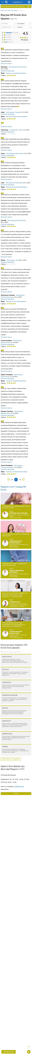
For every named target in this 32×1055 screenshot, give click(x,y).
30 (12, 480)
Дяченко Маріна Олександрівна (17, 116)
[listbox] (8, 23)
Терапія (17, 112)
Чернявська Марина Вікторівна (16, 472)
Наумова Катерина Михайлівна (16, 187)
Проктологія (22, 67)
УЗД (20, 130)
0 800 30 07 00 (19, 786)
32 (20, 480)
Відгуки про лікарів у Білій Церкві (9, 10)
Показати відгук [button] (6, 63)
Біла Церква (13, 67)
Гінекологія (19, 153)
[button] (29, 1047)
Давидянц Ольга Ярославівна (16, 301)
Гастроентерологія (7, 297)
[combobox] (8, 27)
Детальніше (22, 6)
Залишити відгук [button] (8, 1051)
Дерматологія (21, 220)
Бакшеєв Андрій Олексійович (16, 73)
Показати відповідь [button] (7, 71)
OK (28, 6)
